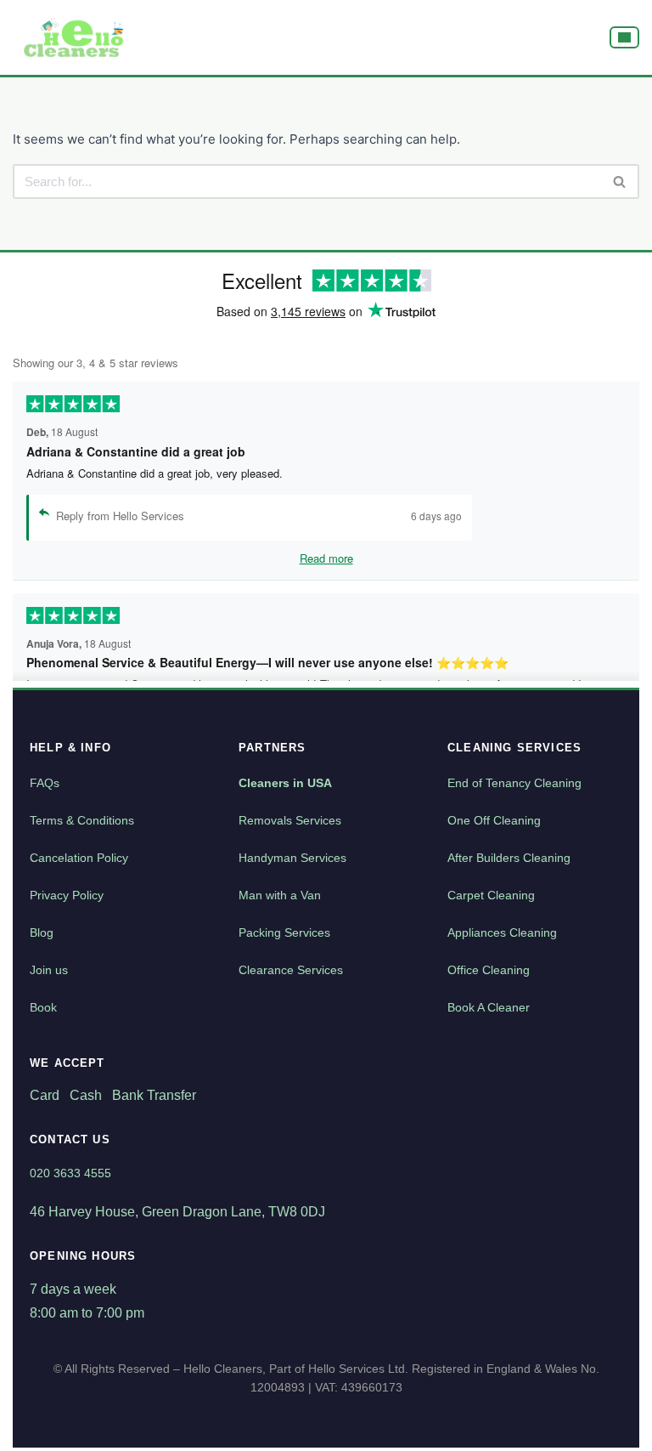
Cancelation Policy (79, 857)
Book (43, 1007)
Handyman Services (292, 857)
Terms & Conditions (82, 820)
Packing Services (284, 932)
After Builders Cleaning (508, 857)
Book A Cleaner (488, 1007)
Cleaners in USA (285, 783)
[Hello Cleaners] (75, 37)
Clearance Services (291, 970)
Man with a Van (280, 895)
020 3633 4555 (70, 1173)
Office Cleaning (488, 970)
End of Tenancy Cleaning (514, 783)
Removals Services (290, 820)
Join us (49, 970)
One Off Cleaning (494, 820)
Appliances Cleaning (502, 932)
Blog (41, 932)
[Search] (620, 181)
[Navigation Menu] (624, 37)
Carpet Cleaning (491, 895)
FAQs (44, 783)
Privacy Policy (67, 895)
